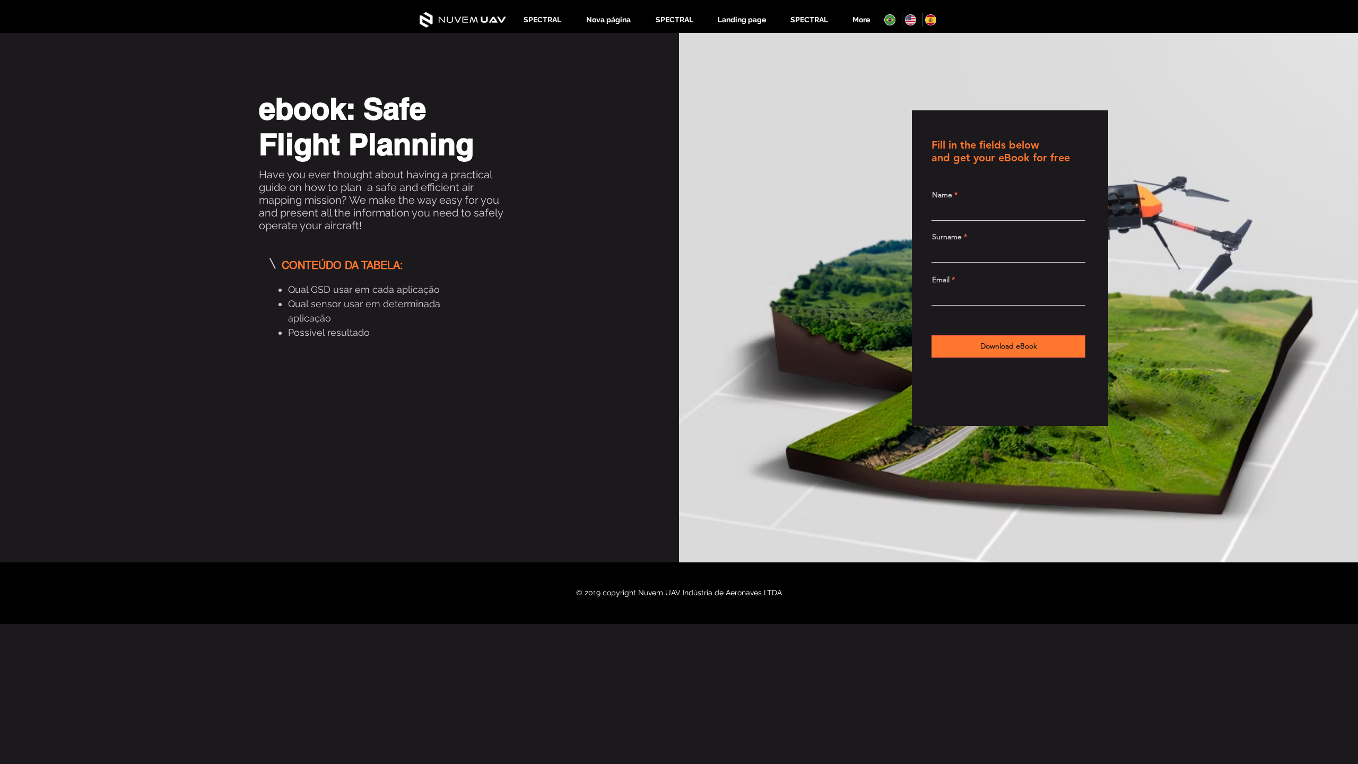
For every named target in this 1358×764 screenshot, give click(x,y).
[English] (912, 20)
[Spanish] (932, 20)
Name (942, 194)
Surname (947, 236)
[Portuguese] (892, 20)
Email (941, 279)
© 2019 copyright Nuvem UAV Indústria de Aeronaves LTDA (679, 592)
